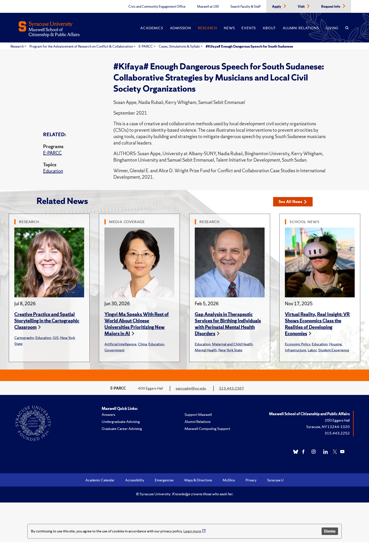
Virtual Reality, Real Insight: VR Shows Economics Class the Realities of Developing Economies (317, 324)
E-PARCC (146, 46)
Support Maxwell (198, 414)
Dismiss (329, 531)
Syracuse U (275, 480)
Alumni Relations (301, 28)
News (229, 28)
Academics (151, 28)
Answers (108, 414)
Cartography (24, 337)
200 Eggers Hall (337, 420)
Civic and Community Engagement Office (157, 6)
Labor (312, 350)
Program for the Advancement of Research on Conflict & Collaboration (81, 46)
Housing (335, 344)
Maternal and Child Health (232, 344)
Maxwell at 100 (208, 6)
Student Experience (333, 350)
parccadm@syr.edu (191, 388)
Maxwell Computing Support (207, 428)
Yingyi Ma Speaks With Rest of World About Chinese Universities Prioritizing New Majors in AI (136, 324)
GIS (56, 337)
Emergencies (164, 480)
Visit (301, 6)
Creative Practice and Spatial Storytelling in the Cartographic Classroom (46, 320)
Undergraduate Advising (121, 421)
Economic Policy (297, 344)
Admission (180, 28)
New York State (230, 350)
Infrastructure (295, 350)
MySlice (229, 480)
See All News (290, 201)
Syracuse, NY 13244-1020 (328, 426)
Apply (277, 6)
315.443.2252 (337, 433)
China (142, 344)
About (269, 28)
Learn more (192, 531)
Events (249, 28)
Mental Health (206, 350)
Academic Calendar (99, 480)
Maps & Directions (198, 480)
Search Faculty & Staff (245, 6)
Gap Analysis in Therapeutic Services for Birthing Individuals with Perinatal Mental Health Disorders (228, 324)
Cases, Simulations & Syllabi (180, 46)
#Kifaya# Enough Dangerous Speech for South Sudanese (249, 46)
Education (53, 171)
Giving (331, 28)
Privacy (251, 480)
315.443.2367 (231, 388)
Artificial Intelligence (120, 344)
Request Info (331, 6)
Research (207, 28)
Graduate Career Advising (122, 428)
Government (114, 350)
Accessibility (134, 480)
